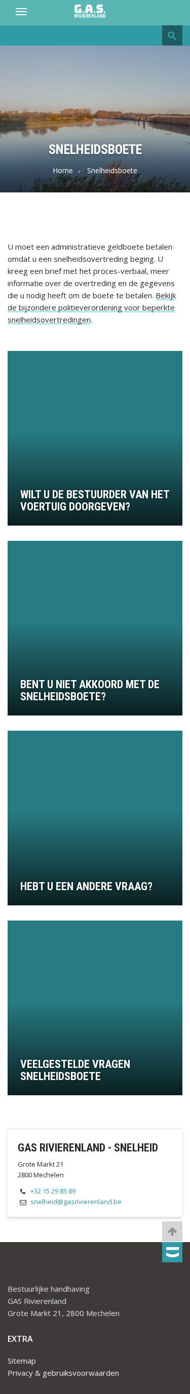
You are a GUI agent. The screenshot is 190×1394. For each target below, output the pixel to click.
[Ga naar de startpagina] (95, 12)
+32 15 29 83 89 (52, 1191)
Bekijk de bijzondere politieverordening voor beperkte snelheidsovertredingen (92, 307)
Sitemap (22, 1361)
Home (63, 170)
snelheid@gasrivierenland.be (76, 1201)
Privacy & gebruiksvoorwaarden (63, 1373)
